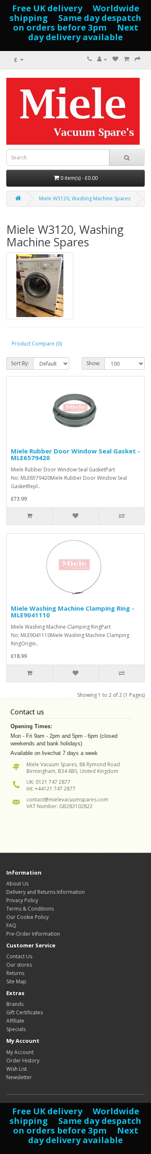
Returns (15, 973)
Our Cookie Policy (27, 917)
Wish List (16, 1068)
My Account (20, 1052)
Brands (14, 1004)
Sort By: (20, 363)
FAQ (11, 925)
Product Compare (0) (37, 343)
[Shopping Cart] (126, 59)
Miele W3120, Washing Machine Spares (84, 198)
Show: (93, 363)
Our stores (19, 964)
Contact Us (19, 956)
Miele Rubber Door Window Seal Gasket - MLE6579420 (75, 454)
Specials (16, 1029)
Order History (22, 1060)
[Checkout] (138, 59)
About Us (17, 883)
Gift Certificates (24, 1012)
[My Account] (102, 59)
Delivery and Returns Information (45, 892)
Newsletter (19, 1077)
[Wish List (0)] (115, 59)
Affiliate (15, 1020)
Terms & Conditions (30, 908)
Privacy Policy (22, 900)
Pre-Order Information (33, 933)
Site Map (16, 981)
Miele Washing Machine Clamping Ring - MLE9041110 (72, 611)
